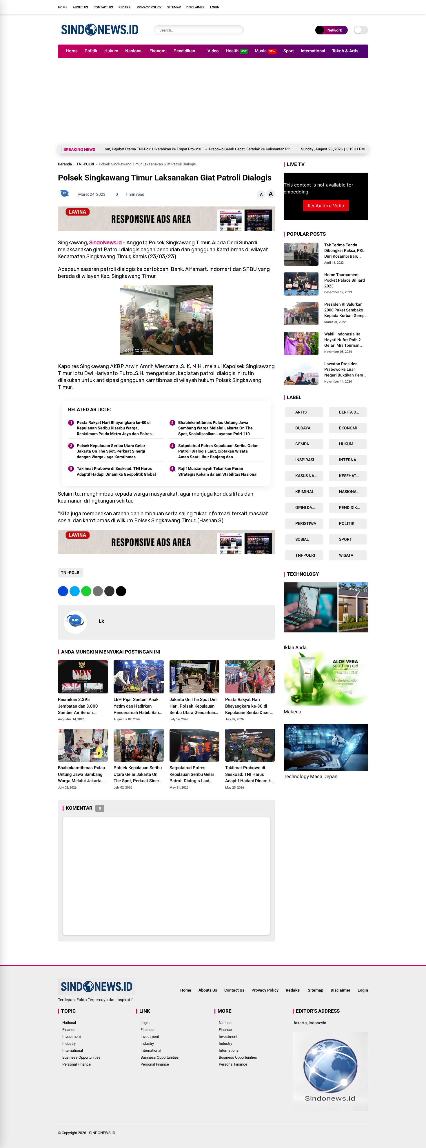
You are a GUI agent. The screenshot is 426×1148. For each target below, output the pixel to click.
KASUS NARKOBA (308, 475)
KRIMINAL (304, 491)
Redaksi (125, 7)
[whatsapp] (86, 591)
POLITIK (346, 523)
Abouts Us (208, 990)
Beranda (65, 164)
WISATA (345, 555)
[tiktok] (365, 6)
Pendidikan (184, 50)
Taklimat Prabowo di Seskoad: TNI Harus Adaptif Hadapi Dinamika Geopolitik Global (116, 471)
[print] (98, 591)
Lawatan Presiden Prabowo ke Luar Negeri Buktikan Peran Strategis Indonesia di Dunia (345, 369)
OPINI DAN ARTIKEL (308, 507)
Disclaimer (195, 7)
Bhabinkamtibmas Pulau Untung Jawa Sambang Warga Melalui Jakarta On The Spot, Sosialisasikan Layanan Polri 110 (215, 428)
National (69, 1022)
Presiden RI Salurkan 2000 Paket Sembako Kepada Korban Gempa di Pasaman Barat (345, 310)
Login (214, 7)
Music (265, 50)
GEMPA (301, 444)
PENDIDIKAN (350, 507)
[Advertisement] (213, 101)
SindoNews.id (105, 242)
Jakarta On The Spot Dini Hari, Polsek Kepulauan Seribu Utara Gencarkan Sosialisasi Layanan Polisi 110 (194, 706)
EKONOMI (347, 428)
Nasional (134, 50)
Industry (69, 1043)
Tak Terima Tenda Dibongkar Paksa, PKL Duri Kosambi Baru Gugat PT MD (344, 251)
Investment (71, 1036)
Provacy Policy (265, 990)
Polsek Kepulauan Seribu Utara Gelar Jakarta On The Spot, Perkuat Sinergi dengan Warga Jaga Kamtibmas (111, 451)
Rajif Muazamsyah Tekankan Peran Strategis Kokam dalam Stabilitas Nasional (218, 471)
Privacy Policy (149, 7)
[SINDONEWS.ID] (100, 37)
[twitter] (339, 6)
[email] (109, 591)
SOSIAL (301, 539)
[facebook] (330, 6)
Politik (91, 50)
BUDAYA (302, 428)
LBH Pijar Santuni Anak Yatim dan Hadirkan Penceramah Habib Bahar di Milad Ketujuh (138, 706)
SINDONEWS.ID (102, 1133)
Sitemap (174, 7)
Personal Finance (76, 1064)
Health (236, 50)
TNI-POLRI (85, 164)
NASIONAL (348, 491)
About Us (80, 7)
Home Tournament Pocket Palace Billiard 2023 (344, 280)
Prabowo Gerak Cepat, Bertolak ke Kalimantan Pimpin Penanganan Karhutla (232, 149)
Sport (288, 50)
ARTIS (300, 412)
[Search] (238, 30)
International (313, 50)
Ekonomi (158, 50)
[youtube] (356, 6)
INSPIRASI (304, 459)
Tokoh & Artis (345, 50)
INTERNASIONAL (352, 459)
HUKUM (345, 444)
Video (213, 50)
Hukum (111, 50)
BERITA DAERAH (352, 412)
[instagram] (347, 6)
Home (62, 7)
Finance (68, 1029)
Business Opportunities (81, 1057)
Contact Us (103, 7)
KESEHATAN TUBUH (352, 475)
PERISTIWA (305, 523)
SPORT (345, 539)
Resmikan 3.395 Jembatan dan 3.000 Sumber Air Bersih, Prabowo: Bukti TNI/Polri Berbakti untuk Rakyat (82, 706)
